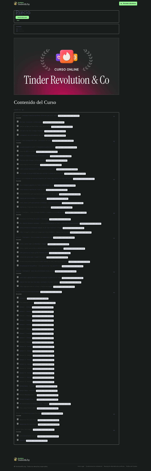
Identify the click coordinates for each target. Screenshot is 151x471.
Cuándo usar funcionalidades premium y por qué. (33, 198)
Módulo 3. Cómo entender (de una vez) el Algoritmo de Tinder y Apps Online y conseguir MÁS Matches (44, 178)
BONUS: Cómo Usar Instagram (24, 429)
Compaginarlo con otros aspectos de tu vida (32, 135)
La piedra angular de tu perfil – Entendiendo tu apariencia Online (37, 147)
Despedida (23, 440)
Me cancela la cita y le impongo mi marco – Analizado (34, 403)
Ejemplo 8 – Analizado (26, 337)
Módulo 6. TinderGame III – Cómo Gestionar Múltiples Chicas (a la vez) (35, 271)
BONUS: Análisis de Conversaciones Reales (28, 291)
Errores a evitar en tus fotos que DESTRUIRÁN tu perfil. (35, 155)
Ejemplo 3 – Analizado (26, 315)
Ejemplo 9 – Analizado (26, 342)
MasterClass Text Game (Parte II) (29, 424)
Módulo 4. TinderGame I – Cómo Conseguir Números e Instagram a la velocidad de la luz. (40, 212)
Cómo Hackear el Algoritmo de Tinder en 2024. (33, 189)
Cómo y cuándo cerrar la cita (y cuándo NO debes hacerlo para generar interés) (41, 248)
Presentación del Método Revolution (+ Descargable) (34, 219)
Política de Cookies (131, 466)
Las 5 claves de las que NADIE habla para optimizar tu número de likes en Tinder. (42, 173)
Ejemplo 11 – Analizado (26, 351)
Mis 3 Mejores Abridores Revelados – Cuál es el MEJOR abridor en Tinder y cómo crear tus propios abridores (50, 223)
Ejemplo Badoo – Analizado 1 (28, 386)
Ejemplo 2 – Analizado (26, 311)
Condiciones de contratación (94, 466)
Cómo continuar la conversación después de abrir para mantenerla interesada (41, 227)
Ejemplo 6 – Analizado (26, 329)
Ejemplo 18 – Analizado (26, 381)
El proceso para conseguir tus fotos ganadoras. (33, 160)
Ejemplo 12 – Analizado (26, 355)
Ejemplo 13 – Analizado (26, 359)
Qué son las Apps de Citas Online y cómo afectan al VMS (35, 126)
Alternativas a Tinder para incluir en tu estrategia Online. (35, 207)
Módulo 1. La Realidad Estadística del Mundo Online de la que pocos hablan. (37, 115)
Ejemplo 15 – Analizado (26, 368)
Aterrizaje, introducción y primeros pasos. (31, 122)
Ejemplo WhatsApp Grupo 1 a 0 (28, 394)
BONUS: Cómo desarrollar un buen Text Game (28, 413)
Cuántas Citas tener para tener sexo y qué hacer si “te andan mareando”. (40, 282)
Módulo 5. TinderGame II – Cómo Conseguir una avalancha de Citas (34, 237)
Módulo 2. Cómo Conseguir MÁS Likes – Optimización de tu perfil (34, 140)
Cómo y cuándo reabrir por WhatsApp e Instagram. (34, 244)
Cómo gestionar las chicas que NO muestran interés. (34, 252)
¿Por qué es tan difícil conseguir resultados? (32, 130)
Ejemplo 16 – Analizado (26, 373)
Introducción (23, 298)
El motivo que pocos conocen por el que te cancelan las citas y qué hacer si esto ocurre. (44, 261)
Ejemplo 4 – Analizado (26, 320)
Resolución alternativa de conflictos (114, 466)
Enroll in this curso (22, 17)
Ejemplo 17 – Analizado (26, 377)
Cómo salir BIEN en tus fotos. (28, 151)
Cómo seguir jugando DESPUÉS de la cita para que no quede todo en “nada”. (41, 277)
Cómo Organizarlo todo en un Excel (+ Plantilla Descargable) (36, 286)
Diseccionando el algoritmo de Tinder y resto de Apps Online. (37, 185)
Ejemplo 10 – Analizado (26, 346)
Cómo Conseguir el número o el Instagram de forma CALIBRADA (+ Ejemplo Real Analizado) (45, 232)
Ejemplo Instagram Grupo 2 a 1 (28, 399)
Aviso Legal (81, 466)
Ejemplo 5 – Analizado (26, 324)
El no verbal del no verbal (27, 302)
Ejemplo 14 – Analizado (26, 364)
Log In (18, 20)
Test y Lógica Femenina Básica (28, 408)
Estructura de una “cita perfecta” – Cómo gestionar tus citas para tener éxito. (41, 266)
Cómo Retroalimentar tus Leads (28, 436)
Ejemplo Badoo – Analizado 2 (28, 390)
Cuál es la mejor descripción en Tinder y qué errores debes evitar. (38, 169)
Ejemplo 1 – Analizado (26, 307)
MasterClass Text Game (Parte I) (29, 419)
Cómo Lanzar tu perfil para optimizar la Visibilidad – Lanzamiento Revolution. (41, 202)
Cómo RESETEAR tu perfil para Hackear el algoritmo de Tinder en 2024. (39, 194)
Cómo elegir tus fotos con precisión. (30, 164)
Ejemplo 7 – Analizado (26, 333)
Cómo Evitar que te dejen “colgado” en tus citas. (33, 257)
